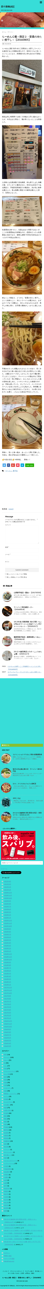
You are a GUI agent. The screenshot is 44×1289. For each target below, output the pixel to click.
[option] (22, 19)
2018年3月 (7, 979)
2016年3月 (7, 1046)
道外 (5, 1144)
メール (7, 554)
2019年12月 (8, 920)
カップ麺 (7, 1074)
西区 (5, 1119)
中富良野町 (7, 1169)
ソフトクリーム (9, 1163)
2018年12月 (8, 954)
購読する (6, 745)
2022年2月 (7, 887)
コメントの (9, 1258)
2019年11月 (8, 923)
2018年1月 (7, 985)
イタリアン (7, 1088)
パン (5, 1066)
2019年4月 (7, 943)
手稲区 (6, 1127)
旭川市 (6, 1194)
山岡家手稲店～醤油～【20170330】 (28, 593)
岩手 (5, 1186)
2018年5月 (7, 973)
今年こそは (16, 798)
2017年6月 (7, 1004)
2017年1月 (7, 1018)
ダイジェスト (8, 1152)
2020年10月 (8, 898)
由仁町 (6, 1202)
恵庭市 (6, 1191)
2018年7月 (7, 968)
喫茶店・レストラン (10, 1094)
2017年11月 (8, 990)
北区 (5, 1124)
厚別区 (6, 1138)
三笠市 (6, 1166)
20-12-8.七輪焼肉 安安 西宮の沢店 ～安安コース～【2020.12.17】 (27, 814)
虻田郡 (6, 1208)
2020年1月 (7, 918)
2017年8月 (7, 999)
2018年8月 (7, 965)
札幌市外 (7, 1141)
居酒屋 (6, 1099)
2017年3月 (7, 1013)
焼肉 (5, 1091)
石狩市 (6, 1205)
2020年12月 (8, 893)
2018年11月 (8, 957)
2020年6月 (7, 909)
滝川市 (6, 1200)
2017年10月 (8, 993)
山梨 (5, 1183)
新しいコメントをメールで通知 (17, 574)
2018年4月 (7, 976)
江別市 (6, 1197)
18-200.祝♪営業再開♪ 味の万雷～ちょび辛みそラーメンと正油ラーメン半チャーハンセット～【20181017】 (28, 624)
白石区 (6, 1133)
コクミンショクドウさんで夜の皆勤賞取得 (27, 754)
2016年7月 (7, 1035)
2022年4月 (7, 881)
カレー (6, 1060)
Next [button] (42, 21)
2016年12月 (8, 1021)
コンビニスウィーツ (10, 1161)
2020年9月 (7, 901)
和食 (5, 1080)
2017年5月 (7, 1007)
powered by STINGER (37, 1285)
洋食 (5, 1082)
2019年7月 (7, 934)
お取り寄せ (7, 1110)
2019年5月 (7, 940)
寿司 (5, 1055)
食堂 (5, 1077)
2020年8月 (7, 904)
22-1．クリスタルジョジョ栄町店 (24, 784)
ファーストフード (10, 1071)
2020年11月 (8, 895)
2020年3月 (7, 912)
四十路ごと (7, 1155)
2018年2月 (7, 982)
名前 (7, 547)
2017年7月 (7, 1001)
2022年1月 (7, 890)
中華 (5, 1085)
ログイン (7, 1253)
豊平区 (15, 471)
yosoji (11, 509)
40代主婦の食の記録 (22, 1281)
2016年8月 (7, 1032)
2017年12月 (8, 987)
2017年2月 (7, 1015)
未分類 (6, 1147)
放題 (5, 1108)
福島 (5, 1158)
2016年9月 (7, 1029)
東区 (5, 1116)
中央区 (6, 1113)
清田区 (6, 1135)
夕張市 (6, 1175)
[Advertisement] (19, 490)
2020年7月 (7, 906)
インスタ (5, 1271)
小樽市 (6, 1177)
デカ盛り (7, 1105)
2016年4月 (7, 1043)
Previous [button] (2, 21)
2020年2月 (7, 915)
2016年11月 (8, 1024)
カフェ (6, 1096)
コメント (8, 525)
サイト (7, 562)
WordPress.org (9, 1261)
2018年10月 (8, 960)
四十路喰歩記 (8, 6)
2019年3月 (7, 946)
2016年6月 (7, 1038)
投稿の (7, 1256)
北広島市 (7, 1172)
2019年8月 (7, 932)
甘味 (5, 1068)
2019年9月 (7, 929)
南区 (5, 1121)
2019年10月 (8, 926)
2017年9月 (7, 996)
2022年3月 (7, 884)
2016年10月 (8, 1026)
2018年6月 (7, 971)
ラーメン (8, 471)
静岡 (5, 1211)
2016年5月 (7, 1040)
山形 (5, 1180)
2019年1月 (7, 951)
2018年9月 (7, 962)
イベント (7, 1149)
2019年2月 (7, 948)
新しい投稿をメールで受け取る (17, 577)
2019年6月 (7, 937)
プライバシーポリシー (16, 1271)
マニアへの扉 (28, 1271)
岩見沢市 (7, 1188)
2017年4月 (7, 1010)
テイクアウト (8, 1102)
